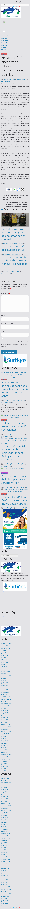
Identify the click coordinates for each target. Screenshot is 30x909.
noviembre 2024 (6, 643)
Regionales (4, 40)
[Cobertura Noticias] (2, 27)
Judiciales (4, 45)
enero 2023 (4, 694)
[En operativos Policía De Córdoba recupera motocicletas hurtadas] (15, 489)
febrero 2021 (5, 748)
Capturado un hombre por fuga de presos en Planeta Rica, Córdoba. (14, 262)
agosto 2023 (5, 678)
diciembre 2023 (5, 669)
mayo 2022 (4, 713)
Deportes (4, 38)
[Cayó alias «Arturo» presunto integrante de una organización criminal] (15, 214)
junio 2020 (4, 766)
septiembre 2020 (6, 759)
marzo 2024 (4, 662)
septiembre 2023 (6, 676)
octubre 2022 (5, 701)
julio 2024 (4, 653)
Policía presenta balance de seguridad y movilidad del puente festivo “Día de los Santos (15, 389)
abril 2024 (4, 660)
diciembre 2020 (5, 752)
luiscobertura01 (21, 79)
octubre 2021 (5, 729)
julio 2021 (4, 736)
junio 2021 (4, 738)
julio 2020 (4, 764)
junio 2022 (4, 711)
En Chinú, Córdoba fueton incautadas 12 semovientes (13, 426)
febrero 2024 (5, 664)
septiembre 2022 (6, 704)
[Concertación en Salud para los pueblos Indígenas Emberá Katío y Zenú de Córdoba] (15, 438)
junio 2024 (4, 655)
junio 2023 (4, 683)
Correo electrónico (7, 323)
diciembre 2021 (5, 724)
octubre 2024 (5, 646)
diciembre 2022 (5, 697)
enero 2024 (4, 667)
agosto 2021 (5, 734)
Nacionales (4, 43)
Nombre (4, 315)
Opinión (3, 50)
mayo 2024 (4, 657)
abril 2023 (4, 687)
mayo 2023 (4, 685)
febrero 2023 (5, 692)
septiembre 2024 (6, 648)
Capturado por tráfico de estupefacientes (14, 248)
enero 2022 (4, 722)
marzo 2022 (4, 717)
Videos (3, 52)
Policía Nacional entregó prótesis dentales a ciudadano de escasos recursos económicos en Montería (17, 204)
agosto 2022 (5, 706)
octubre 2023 (5, 673)
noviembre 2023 (6, 671)
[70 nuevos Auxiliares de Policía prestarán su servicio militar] (15, 468)
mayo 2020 (4, 768)
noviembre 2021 (6, 727)
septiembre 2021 (6, 731)
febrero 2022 (5, 720)
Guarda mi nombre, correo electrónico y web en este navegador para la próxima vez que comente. (14, 344)
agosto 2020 (5, 761)
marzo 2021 (4, 745)
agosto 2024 (5, 650)
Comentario (5, 293)
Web (2, 331)
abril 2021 (4, 743)
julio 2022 (4, 708)
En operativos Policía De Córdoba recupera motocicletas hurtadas (14, 500)
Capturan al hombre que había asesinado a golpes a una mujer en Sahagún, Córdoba (15, 197)
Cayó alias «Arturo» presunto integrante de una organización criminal (13, 234)
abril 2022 (4, 715)
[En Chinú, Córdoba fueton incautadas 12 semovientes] (15, 415)
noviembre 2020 (6, 754)
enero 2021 (4, 750)
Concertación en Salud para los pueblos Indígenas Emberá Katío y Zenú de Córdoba (14, 452)
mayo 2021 (4, 741)
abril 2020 (4, 771)
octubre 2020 (5, 757)
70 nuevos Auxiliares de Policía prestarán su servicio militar (14, 479)
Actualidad (4, 36)
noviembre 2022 (6, 699)
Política (3, 47)
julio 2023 (4, 680)
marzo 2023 (4, 690)
